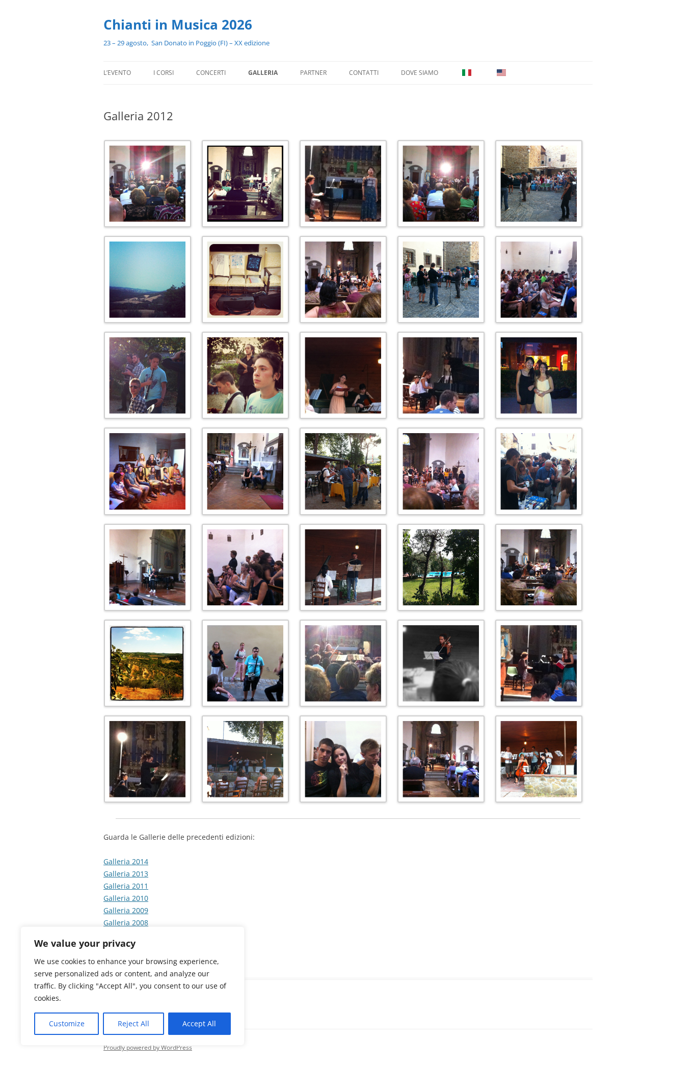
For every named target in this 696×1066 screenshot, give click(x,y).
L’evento (117, 72)
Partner (313, 72)
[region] (132, 986)
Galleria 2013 (125, 873)
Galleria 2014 (125, 861)
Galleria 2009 (125, 910)
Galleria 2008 (125, 922)
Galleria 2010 (125, 898)
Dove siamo (419, 72)
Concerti (211, 72)
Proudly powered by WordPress (147, 1047)
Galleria (263, 72)
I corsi (163, 72)
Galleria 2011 (125, 886)
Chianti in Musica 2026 (177, 24)
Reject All (133, 1023)
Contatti (364, 72)
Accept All (199, 1023)
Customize (67, 1023)
